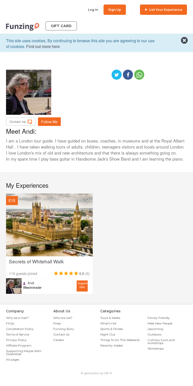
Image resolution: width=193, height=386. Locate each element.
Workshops (156, 348)
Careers (58, 340)
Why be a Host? (17, 318)
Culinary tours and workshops (161, 341)
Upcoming (155, 329)
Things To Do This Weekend (119, 340)
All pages (12, 359)
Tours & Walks (110, 318)
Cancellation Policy (20, 329)
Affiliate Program (18, 345)
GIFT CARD (61, 26)
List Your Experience (165, 10)
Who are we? (62, 318)
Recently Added (111, 345)
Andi (31, 283)
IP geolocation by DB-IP (96, 373)
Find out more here (43, 46)
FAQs (10, 323)
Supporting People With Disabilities (23, 352)
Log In (93, 10)
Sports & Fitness (111, 329)
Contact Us (61, 334)
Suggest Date (82, 285)
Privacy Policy (16, 340)
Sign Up (114, 10)
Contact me (18, 121)
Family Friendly (159, 318)
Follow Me (49, 121)
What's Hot (108, 323)
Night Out (107, 334)
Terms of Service (17, 334)
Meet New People (160, 323)
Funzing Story (63, 329)
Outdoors (154, 334)
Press (57, 323)
